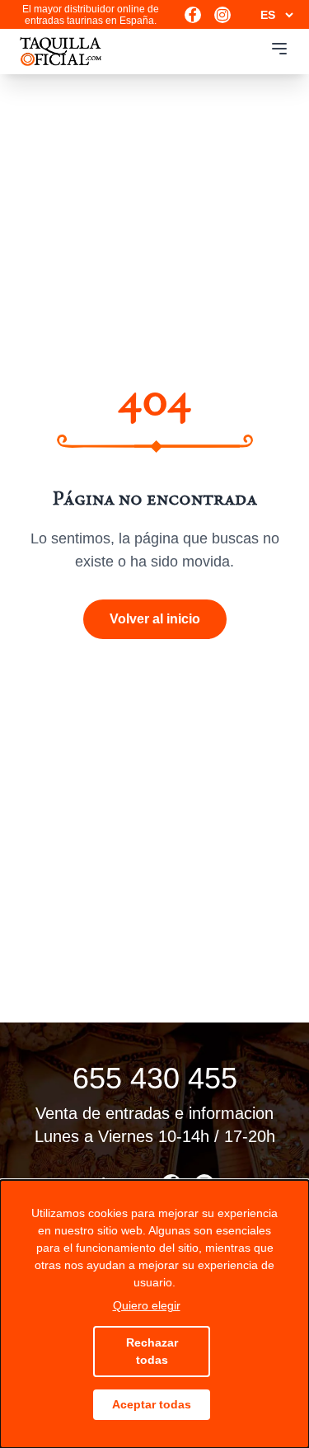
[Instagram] (222, 15)
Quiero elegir (146, 1305)
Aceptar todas (151, 1404)
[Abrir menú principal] (279, 49)
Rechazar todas (152, 1351)
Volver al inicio (155, 619)
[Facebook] (193, 15)
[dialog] (154, 1314)
